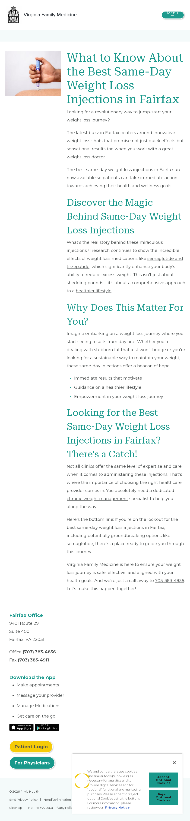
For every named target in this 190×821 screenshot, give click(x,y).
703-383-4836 (169, 580)
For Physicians (32, 763)
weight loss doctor (86, 157)
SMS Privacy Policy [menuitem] (23, 799)
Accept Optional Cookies (163, 780)
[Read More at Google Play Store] (47, 727)
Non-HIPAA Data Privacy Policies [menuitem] (52, 807)
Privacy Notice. (117, 807)
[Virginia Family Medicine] (42, 14)
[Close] (174, 763)
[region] (127, 783)
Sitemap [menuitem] (15, 807)
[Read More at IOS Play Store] (21, 727)
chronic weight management (97, 498)
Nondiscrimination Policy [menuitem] (62, 799)
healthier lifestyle (93, 290)
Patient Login (31, 746)
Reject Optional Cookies (163, 797)
